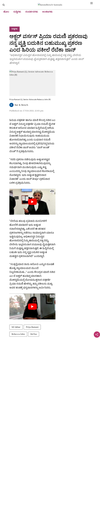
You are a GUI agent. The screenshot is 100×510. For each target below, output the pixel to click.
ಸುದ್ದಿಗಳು (17, 11)
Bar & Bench (21, 104)
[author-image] (11, 105)
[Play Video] (32, 202)
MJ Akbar (16, 327)
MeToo (33, 334)
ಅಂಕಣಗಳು (47, 11)
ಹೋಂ (6, 11)
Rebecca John (18, 334)
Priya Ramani (32, 327)
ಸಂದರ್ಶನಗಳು (31, 11)
